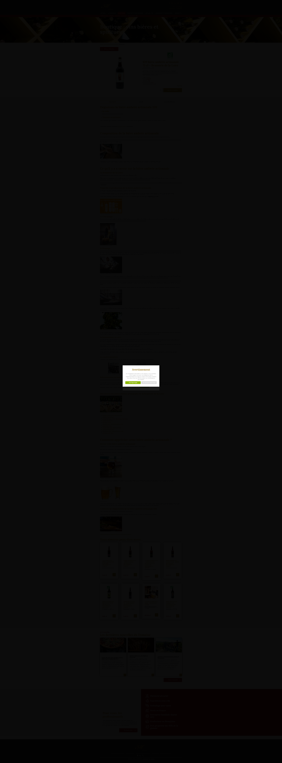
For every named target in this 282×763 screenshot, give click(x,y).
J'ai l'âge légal (133, 382)
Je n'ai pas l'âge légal (149, 382)
